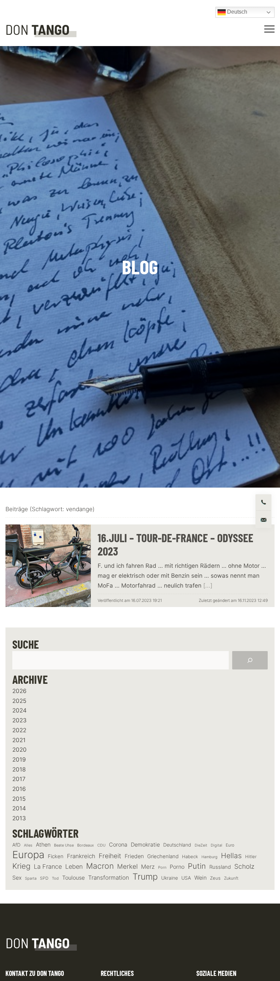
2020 (19, 749)
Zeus (215, 878)
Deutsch (236, 12)
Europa (28, 854)
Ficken (56, 856)
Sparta (31, 878)
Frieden (134, 856)
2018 (19, 769)
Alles (28, 845)
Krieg (21, 866)
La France (48, 866)
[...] (207, 585)
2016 (19, 788)
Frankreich (81, 856)
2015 (19, 798)
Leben (74, 866)
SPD (44, 878)
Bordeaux (85, 845)
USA (186, 878)
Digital (216, 845)
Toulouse (73, 877)
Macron (100, 866)
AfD (16, 845)
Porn (162, 867)
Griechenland (163, 856)
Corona (118, 844)
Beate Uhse (64, 845)
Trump (145, 876)
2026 (19, 691)
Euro (230, 845)
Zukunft (231, 878)
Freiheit (110, 856)
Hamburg (209, 857)
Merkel (127, 866)
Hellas (231, 855)
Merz (148, 866)
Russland (220, 867)
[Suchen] (250, 660)
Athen (43, 844)
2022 (19, 730)
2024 (19, 710)
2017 (19, 779)
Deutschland (177, 845)
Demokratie (145, 844)
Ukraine (169, 878)
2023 (19, 720)
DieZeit (201, 845)
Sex (17, 878)
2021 (19, 740)
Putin (197, 866)
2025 (19, 700)
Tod (55, 878)
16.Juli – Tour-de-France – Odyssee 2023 (175, 544)
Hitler (251, 856)
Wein (200, 877)
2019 (19, 759)
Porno (177, 866)
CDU (101, 845)
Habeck (190, 856)
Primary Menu (270, 29)
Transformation (108, 877)
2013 (19, 818)
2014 (19, 808)
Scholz (244, 866)
